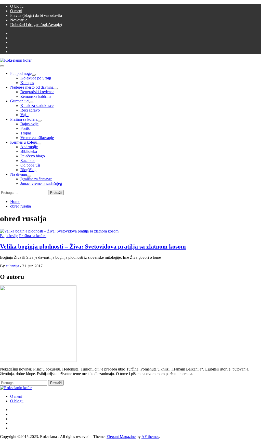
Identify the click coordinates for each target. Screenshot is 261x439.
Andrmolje (29, 147)
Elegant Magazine (121, 436)
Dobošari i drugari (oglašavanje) (36, 24)
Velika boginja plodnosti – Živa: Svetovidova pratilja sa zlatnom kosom (93, 246)
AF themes (150, 436)
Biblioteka (28, 151)
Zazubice (27, 160)
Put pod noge (21, 73)
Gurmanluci (19, 101)
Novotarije (18, 20)
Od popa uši (30, 165)
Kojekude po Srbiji (35, 78)
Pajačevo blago (32, 156)
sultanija (13, 266)
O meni (16, 11)
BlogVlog (28, 170)
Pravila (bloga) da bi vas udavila (36, 15)
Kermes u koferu (23, 142)
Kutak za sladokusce (37, 105)
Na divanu (18, 174)
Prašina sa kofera (23, 119)
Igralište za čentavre (36, 179)
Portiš (25, 128)
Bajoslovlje (29, 124)
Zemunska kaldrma (35, 96)
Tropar (25, 133)
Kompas (27, 82)
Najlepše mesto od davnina (32, 87)
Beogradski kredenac (37, 92)
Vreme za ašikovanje (37, 137)
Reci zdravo (30, 110)
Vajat (24, 115)
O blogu (16, 6)
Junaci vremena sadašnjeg (41, 183)
